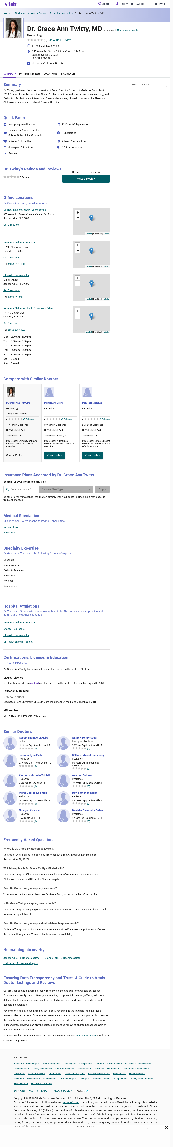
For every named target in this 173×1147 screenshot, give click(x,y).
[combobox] (20, 489)
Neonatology (10, 527)
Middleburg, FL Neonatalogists (20, 963)
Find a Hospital (21, 1083)
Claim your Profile (127, 30)
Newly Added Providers (142, 1078)
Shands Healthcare (14, 628)
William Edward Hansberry (88, 755)
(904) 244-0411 (16, 296)
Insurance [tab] (68, 73)
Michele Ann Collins (53, 403)
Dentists (100, 1063)
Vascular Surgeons (102, 1078)
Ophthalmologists (36, 1073)
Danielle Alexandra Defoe (87, 810)
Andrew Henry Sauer (84, 737)
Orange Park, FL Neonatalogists (62, 957)
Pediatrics (9, 532)
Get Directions (11, 224)
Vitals (106, 233)
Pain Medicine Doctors (99, 1073)
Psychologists (50, 1078)
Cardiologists (70, 1063)
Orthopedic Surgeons (75, 1073)
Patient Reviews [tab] (29, 73)
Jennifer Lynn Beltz (30, 755)
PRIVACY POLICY (62, 1090)
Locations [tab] (50, 73)
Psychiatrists (33, 1078)
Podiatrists (19, 1078)
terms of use (71, 1102)
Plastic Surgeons (137, 1073)
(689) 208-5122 (16, 329)
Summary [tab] (9, 73)
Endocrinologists (21, 1068)
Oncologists (19, 1073)
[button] (91, 218)
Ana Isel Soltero (82, 775)
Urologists (84, 1078)
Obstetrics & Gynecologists (136, 1068)
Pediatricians (119, 1073)
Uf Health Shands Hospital (18, 641)
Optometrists (55, 1073)
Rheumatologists (68, 1078)
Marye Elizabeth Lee (92, 403)
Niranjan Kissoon (29, 810)
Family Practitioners (42, 1068)
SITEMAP (42, 1090)
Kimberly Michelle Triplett (34, 775)
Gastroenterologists (64, 1068)
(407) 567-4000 (16, 264)
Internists (99, 1068)
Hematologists (84, 1068)
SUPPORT (19, 1090)
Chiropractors (85, 1063)
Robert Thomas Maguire (33, 737)
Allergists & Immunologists (26, 1063)
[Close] (166, 1128)
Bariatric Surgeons (51, 1063)
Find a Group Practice (41, 1083)
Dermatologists (114, 1063)
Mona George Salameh (33, 793)
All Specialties (121, 1078)
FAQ (31, 1090)
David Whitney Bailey (84, 793)
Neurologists (113, 1068)
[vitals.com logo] (11, 4)
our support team (86, 1035)
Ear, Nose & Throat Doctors (138, 1063)
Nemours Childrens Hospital (48, 63)
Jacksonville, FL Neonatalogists (21, 957)
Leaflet (89, 233)
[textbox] (20, 489)
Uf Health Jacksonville (16, 635)
